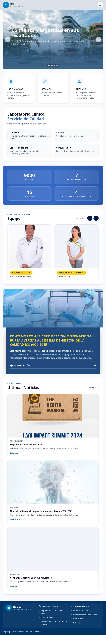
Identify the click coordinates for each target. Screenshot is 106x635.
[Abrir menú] (100, 4)
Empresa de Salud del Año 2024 (52, 612)
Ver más (80, 218)
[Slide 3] (54, 65)
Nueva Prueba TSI (48, 617)
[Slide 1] (49, 65)
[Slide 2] (52, 65)
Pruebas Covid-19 (80, 610)
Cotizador (77, 623)
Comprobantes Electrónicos (85, 614)
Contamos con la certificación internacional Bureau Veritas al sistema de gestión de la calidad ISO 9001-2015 (51, 340)
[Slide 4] (57, 65)
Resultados (78, 618)
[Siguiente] (98, 39)
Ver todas (92, 387)
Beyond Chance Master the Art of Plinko (53, 623)
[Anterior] (7, 39)
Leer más (14, 453)
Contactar (40, 52)
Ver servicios (20, 52)
